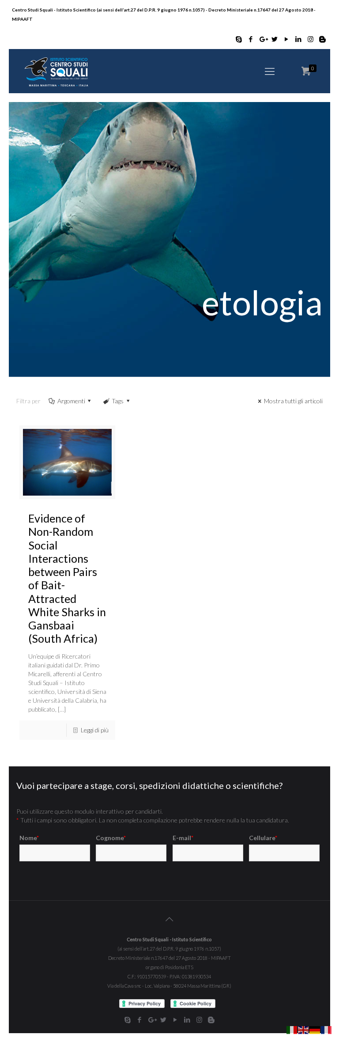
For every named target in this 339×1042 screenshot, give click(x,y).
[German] (315, 1029)
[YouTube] (286, 39)
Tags (118, 401)
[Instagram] (310, 39)
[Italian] (292, 1029)
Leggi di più (95, 730)
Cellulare (263, 837)
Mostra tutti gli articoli (293, 401)
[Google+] (262, 39)
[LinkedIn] (298, 39)
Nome (29, 837)
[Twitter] (274, 39)
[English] (303, 1029)
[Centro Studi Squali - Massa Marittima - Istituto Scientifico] (56, 71)
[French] (326, 1029)
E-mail (183, 837)
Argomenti (71, 401)
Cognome (111, 837)
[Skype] (239, 39)
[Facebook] (251, 39)
